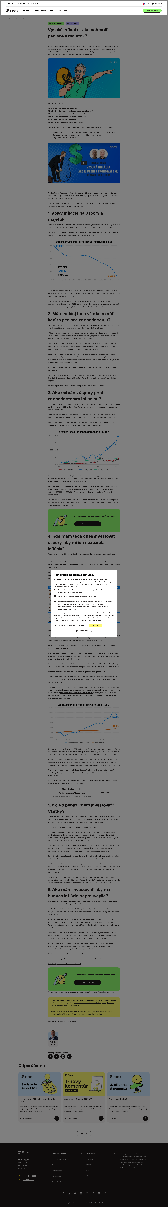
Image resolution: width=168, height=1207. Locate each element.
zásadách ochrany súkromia (94, 620)
